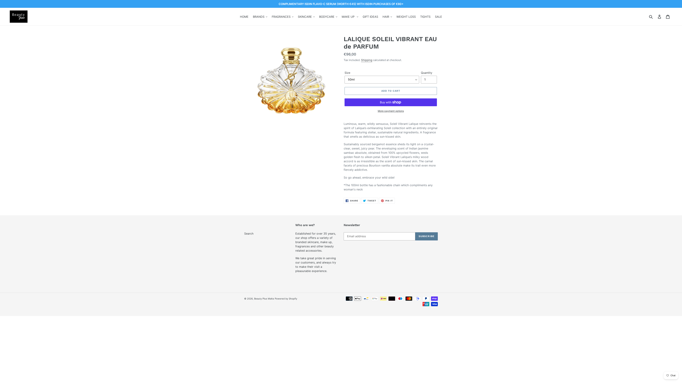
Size (347, 72)
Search (248, 233)
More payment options (391, 110)
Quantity (426, 72)
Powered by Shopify (286, 298)
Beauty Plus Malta (264, 298)
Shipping (366, 60)
